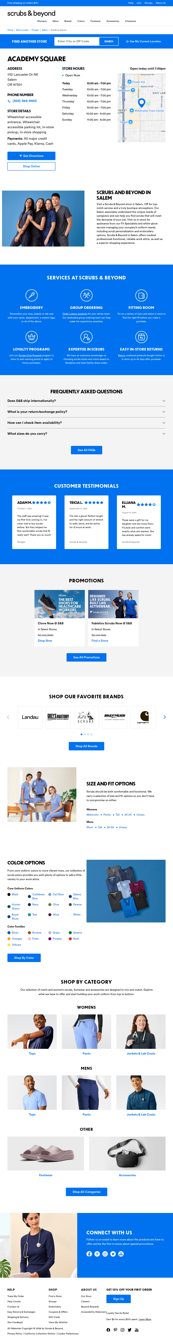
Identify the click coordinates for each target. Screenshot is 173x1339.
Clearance (130, 21)
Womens (42, 21)
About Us (161, 3)
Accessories (112, 21)
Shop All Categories (87, 1191)
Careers (85, 1301)
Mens (55, 21)
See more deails (99, 635)
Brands (67, 21)
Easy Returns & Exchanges (21, 1312)
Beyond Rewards (90, 1307)
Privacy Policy (14, 1334)
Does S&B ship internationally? (31, 401)
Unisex (141, 814)
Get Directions (33, 155)
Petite (107, 814)
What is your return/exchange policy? (37, 412)
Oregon (35, 30)
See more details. (46, 635)
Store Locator (22, 30)
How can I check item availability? (34, 422)
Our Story (86, 1296)
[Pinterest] (97, 1254)
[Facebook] (89, 1254)
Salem (45, 30)
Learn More (145, 1319)
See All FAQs (86, 450)
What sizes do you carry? (27, 433)
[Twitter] (113, 1254)
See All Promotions (86, 657)
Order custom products (75, 314)
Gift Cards (54, 1317)
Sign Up (118, 1298)
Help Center (14, 1301)
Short (90, 827)
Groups (148, 3)
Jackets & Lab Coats (141, 1053)
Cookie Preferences (68, 1334)
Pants (87, 1053)
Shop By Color (24, 957)
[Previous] (8, 717)
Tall (118, 814)
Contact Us (13, 1307)
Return (121, 355)
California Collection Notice (39, 1334)
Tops (32, 1053)
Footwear (95, 21)
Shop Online (31, 166)
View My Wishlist (58, 1322)
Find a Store (100, 640)
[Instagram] (105, 1254)
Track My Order (15, 1296)
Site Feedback (15, 1322)
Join (139, 3)
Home (10, 30)
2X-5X (128, 814)
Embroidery (55, 1307)
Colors (80, 21)
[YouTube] (121, 1254)
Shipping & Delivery (18, 1317)
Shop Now (45, 640)
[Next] (164, 717)
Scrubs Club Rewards (30, 355)
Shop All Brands (86, 746)
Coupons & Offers (58, 1312)
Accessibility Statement (93, 1312)
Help (130, 3)
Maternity (92, 814)
